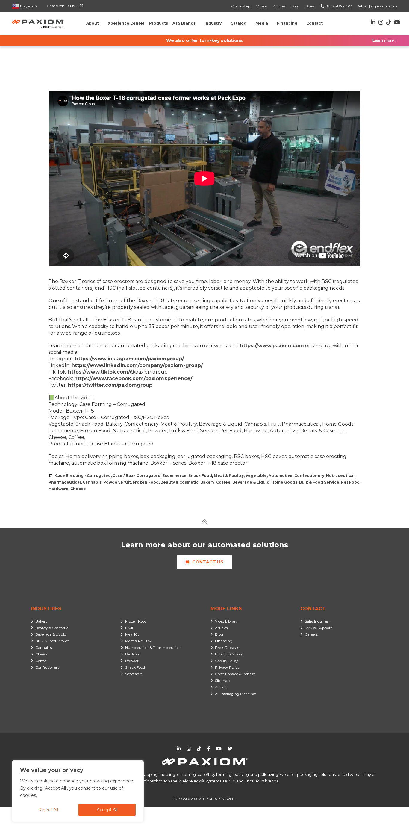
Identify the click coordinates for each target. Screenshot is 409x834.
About (220, 687)
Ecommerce (174, 475)
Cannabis (92, 482)
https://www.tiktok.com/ (99, 372)
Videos (261, 6)
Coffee (223, 482)
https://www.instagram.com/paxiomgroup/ (129, 359)
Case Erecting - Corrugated (83, 475)
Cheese (78, 488)
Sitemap (222, 680)
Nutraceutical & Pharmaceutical (153, 647)
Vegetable (256, 475)
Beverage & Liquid (250, 482)
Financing (223, 641)
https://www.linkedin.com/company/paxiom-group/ (137, 365)
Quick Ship (240, 6)
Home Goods (284, 482)
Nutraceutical (340, 475)
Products (158, 23)
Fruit (126, 482)
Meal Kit (132, 634)
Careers (311, 634)
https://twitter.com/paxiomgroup (110, 385)
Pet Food (350, 482)
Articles (279, 6)
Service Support (318, 628)
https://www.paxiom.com (272, 345)
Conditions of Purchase (235, 674)
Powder (111, 482)
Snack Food (200, 475)
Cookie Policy (226, 660)
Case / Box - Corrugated (136, 475)
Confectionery (309, 475)
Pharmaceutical (65, 482)
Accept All (107, 809)
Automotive (281, 475)
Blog (296, 6)
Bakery (207, 482)
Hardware (59, 488)
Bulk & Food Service (319, 482)
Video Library (226, 621)
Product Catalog (229, 654)
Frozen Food (146, 482)
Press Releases (227, 647)
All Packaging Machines (235, 693)
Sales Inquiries (316, 621)
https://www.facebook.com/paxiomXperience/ (133, 378)
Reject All (48, 809)
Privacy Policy (227, 667)
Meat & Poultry (229, 475)
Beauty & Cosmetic (179, 482)
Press (310, 6)
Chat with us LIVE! (63, 6)
